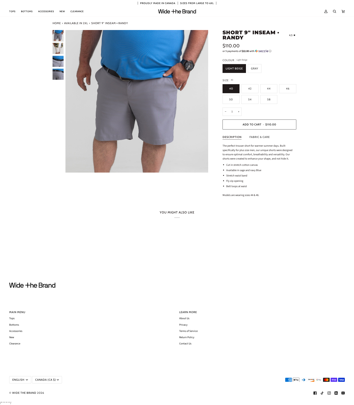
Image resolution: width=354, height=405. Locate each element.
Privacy (183, 325)
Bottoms (14, 325)
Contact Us (185, 344)
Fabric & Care (259, 137)
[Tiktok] (322, 393)
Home (57, 23)
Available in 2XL (76, 23)
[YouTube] (343, 393)
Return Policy (186, 337)
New (11, 337)
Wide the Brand (24, 393)
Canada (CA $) (45, 379)
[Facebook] (315, 393)
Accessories (15, 331)
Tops (12, 318)
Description (232, 137)
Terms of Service (188, 331)
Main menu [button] (17, 312)
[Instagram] (329, 393)
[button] (13, 11)
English (18, 379)
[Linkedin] (336, 393)
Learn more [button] (188, 312)
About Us (184, 318)
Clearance (14, 344)
